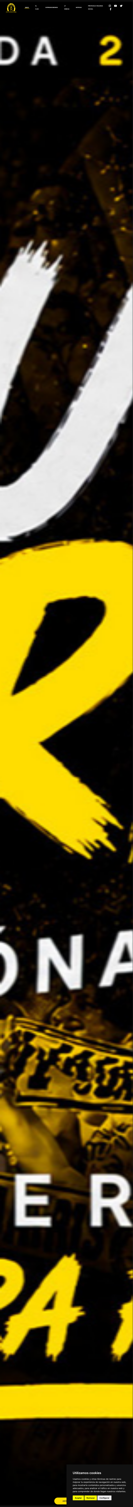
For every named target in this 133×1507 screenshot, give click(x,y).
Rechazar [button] (91, 1498)
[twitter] (121, 6)
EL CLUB (36, 7)
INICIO (27, 7)
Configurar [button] (104, 1498)
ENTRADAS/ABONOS (51, 7)
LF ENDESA (66, 7)
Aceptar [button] (78, 1498)
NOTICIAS (79, 7)
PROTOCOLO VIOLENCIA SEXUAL (95, 7)
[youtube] (115, 6)
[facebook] (111, 9)
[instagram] (110, 6)
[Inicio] (11, 7)
